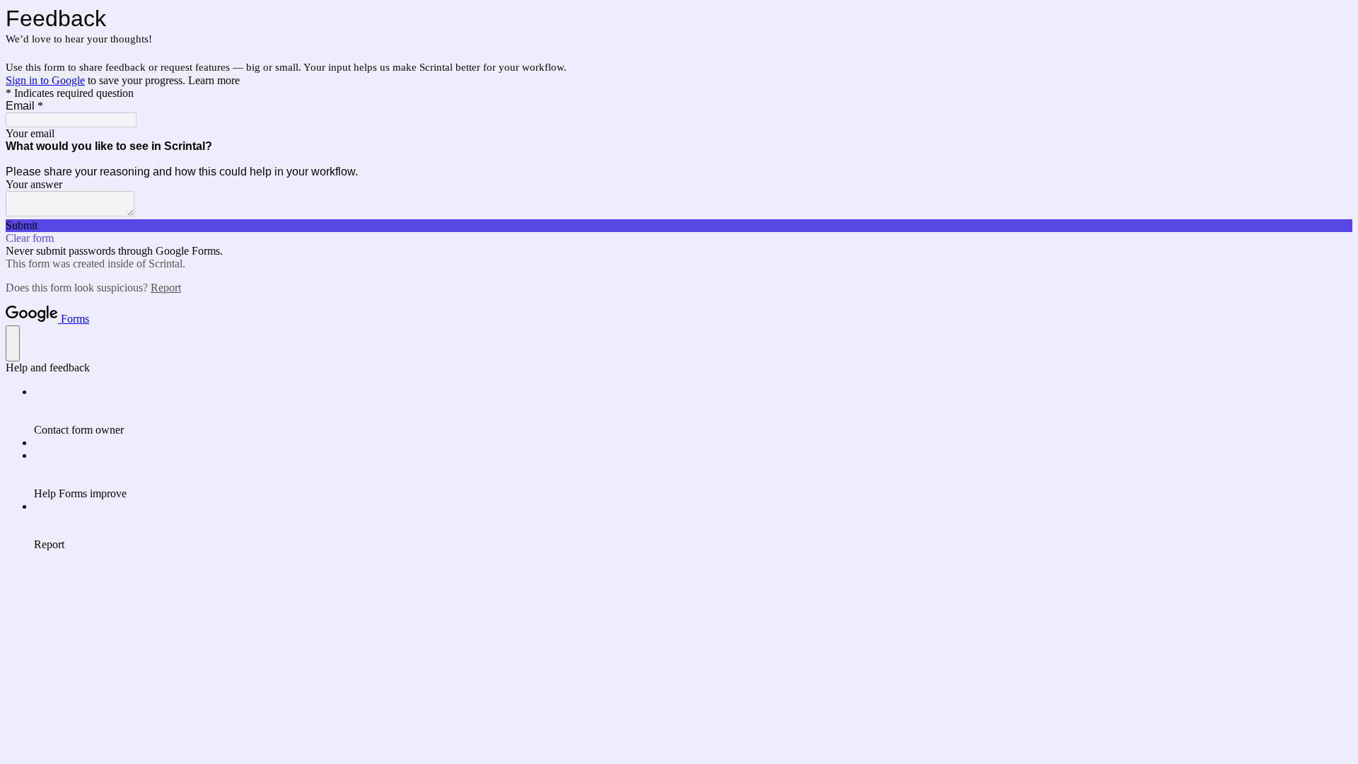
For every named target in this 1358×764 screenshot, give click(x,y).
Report (166, 288)
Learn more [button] (214, 80)
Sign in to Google (45, 80)
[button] (679, 225)
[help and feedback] (13, 343)
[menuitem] (693, 411)
